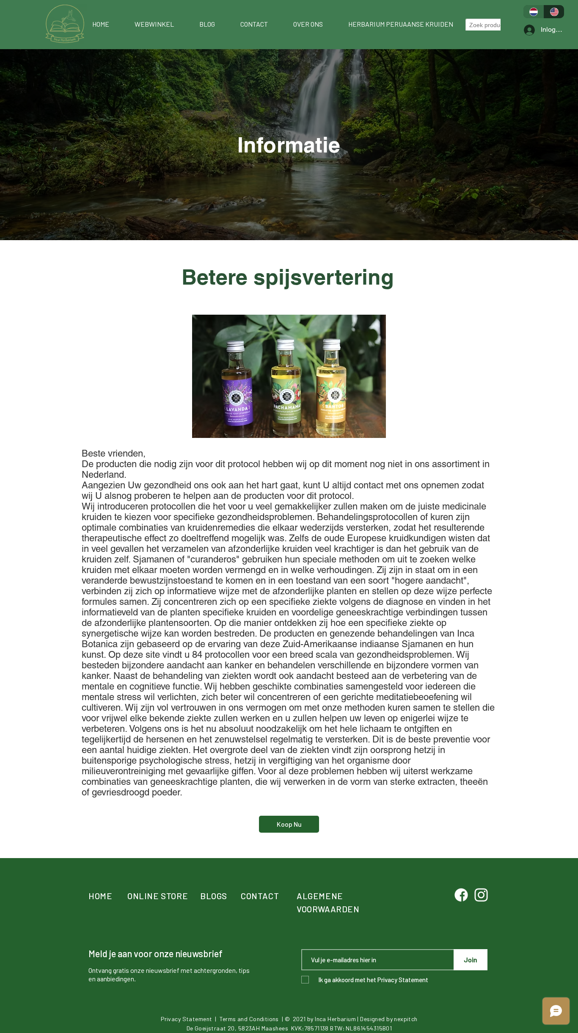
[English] (554, 11)
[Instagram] (481, 895)
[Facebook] (461, 895)
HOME (100, 896)
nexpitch (405, 1018)
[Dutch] (533, 11)
